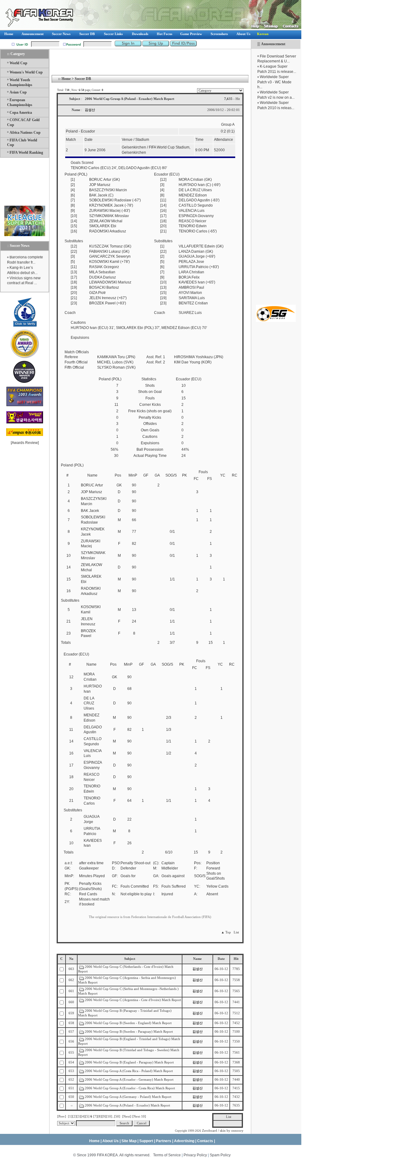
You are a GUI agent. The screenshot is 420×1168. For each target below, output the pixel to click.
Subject (129, 958)
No (71, 958)
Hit (236, 958)
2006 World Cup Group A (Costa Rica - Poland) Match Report (129, 1071)
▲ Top (226, 932)
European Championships (19, 102)
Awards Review (25, 443)
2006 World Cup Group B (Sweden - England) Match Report (128, 1023)
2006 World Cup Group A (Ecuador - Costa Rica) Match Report (130, 1088)
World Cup (18, 63)
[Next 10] (139, 1116)
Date (221, 958)
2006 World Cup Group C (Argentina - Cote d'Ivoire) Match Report (133, 1000)
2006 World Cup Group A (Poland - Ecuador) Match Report (128, 1105)
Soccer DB (83, 79)
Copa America (21, 112)
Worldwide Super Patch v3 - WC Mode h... (274, 82)
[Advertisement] (275, 207)
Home (66, 79)
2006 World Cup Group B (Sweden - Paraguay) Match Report (129, 1031)
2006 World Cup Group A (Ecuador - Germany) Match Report (129, 1079)
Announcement (273, 44)
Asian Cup (18, 92)
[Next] (126, 1116)
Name (197, 958)
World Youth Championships (19, 82)
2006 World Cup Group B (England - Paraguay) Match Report (130, 1062)
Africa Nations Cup (25, 132)
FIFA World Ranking (26, 152)
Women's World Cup (26, 72)
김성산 (197, 969)
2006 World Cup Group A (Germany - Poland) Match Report (128, 1097)
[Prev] (61, 1116)
